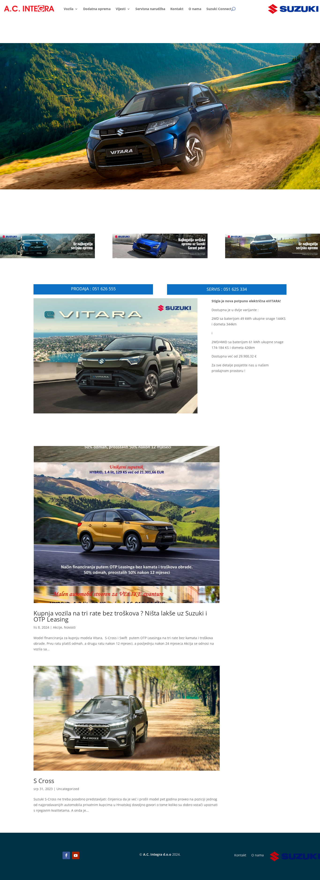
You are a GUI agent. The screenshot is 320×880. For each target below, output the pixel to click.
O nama (195, 9)
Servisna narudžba (150, 9)
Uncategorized (67, 789)
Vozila (68, 9)
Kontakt (176, 9)
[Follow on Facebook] (66, 855)
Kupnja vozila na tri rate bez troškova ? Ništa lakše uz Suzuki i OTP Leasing (120, 616)
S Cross (43, 781)
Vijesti (121, 9)
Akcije (57, 627)
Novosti (70, 627)
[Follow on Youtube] (75, 855)
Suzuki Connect (218, 9)
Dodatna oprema (97, 9)
